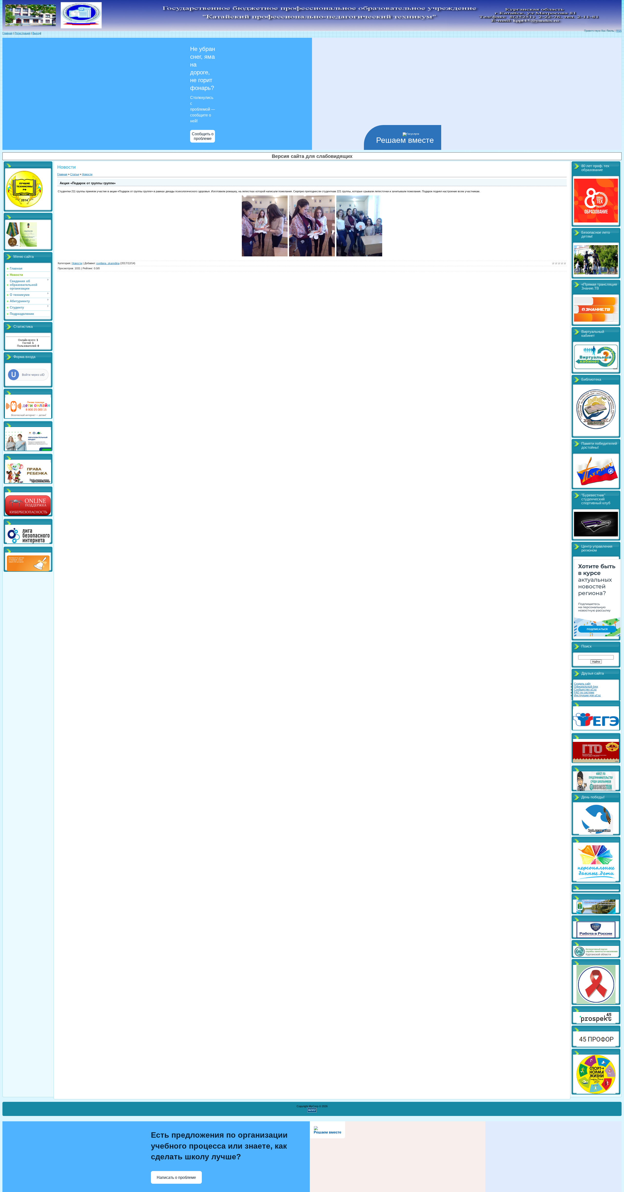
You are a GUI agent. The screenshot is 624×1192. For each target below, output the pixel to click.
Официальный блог (586, 686)
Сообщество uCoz (585, 689)
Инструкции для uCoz (587, 695)
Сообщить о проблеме (203, 136)
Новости (87, 174)
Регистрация (22, 33)
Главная (7, 33)
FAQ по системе (584, 692)
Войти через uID (33, 375)
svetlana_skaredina (107, 263)
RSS (619, 30)
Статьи (74, 174)
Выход (36, 33)
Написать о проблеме (176, 1177)
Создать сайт (582, 683)
